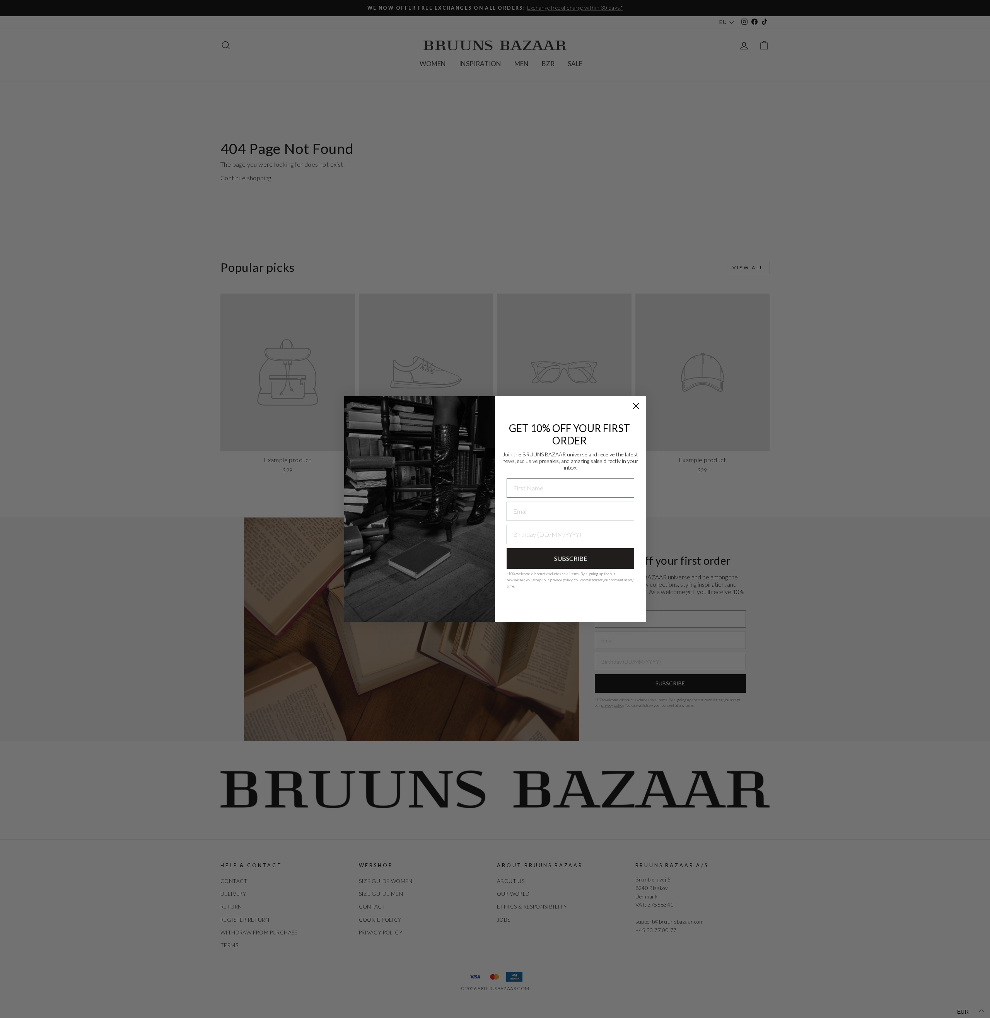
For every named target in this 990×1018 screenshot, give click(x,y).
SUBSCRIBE (570, 558)
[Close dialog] (636, 406)
